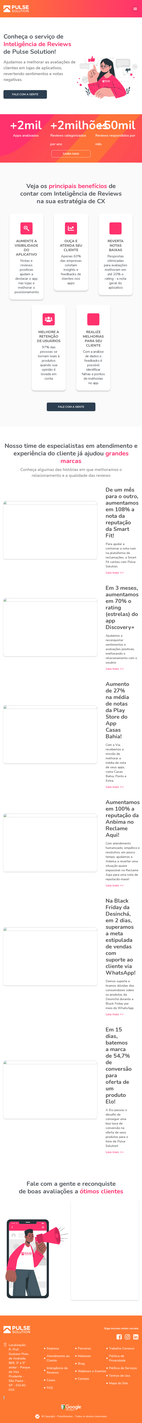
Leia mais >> (115, 573)
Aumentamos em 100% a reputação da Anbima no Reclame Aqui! (123, 819)
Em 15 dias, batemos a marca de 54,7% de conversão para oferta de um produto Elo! (119, 1065)
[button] (135, 9)
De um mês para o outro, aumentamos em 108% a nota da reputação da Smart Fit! (122, 512)
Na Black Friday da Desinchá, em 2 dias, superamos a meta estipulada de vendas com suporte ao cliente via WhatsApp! (121, 937)
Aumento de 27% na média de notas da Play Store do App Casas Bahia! (117, 710)
